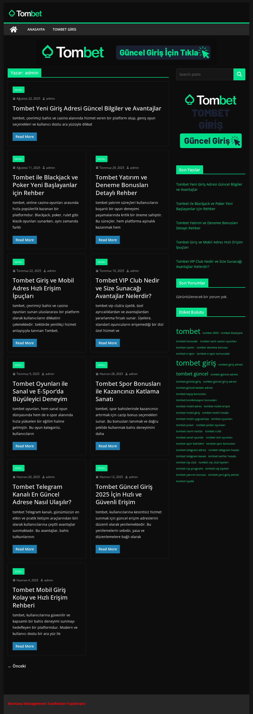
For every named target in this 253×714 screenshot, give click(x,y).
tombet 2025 (211, 333)
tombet (188, 331)
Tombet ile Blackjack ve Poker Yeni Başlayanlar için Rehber (45, 184)
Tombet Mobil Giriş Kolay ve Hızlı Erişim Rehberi (40, 597)
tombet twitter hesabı (222, 456)
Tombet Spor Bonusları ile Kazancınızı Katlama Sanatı (128, 391)
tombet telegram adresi (191, 450)
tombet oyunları (221, 419)
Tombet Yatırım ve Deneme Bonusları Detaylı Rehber (122, 184)
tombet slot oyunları (219, 437)
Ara (239, 74)
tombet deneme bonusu (212, 347)
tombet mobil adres (189, 406)
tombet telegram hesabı (224, 450)
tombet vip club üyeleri (214, 462)
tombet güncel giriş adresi (219, 381)
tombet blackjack (232, 333)
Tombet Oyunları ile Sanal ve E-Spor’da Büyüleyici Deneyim (40, 391)
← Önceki (17, 666)
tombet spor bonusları (220, 443)
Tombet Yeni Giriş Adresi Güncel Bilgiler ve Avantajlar (87, 108)
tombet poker (185, 425)
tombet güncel (192, 373)
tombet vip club (186, 462)
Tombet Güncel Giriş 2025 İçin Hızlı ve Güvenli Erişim (124, 494)
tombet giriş (196, 363)
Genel (18, 89)
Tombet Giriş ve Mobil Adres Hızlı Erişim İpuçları (43, 288)
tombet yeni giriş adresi (223, 474)
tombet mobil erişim (217, 406)
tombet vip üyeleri (217, 468)
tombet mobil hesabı (215, 412)
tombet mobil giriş (188, 412)
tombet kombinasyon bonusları (196, 400)
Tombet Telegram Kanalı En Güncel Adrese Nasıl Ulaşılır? (42, 494)
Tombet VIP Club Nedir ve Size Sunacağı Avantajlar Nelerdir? (127, 288)
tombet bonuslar (187, 341)
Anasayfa (36, 29)
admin (50, 98)
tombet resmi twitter (189, 431)
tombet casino (185, 347)
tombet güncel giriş (188, 381)
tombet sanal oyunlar (190, 437)
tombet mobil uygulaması (192, 419)
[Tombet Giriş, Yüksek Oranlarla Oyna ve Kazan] (14, 29)
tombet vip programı (189, 468)
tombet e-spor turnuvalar (213, 353)
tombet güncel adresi (224, 374)
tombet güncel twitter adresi (194, 387)
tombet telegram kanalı (191, 456)
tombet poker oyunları (211, 425)
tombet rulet (213, 431)
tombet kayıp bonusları (191, 394)
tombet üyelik (185, 481)
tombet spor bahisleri (190, 443)
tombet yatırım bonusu (191, 474)
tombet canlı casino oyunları (218, 341)
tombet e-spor (185, 353)
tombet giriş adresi (230, 364)
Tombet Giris (64, 29)
